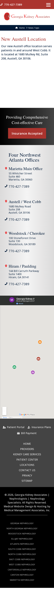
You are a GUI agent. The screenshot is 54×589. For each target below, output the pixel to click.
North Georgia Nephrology (21, 528)
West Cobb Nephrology (22, 564)
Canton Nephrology (22, 574)
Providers (27, 449)
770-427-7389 (19, 186)
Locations (27, 465)
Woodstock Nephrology (22, 533)
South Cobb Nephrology (22, 549)
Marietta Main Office (25, 168)
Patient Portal (15, 427)
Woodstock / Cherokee (27, 233)
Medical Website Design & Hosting (25, 506)
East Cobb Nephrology (22, 559)
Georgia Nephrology (21, 523)
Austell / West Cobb (25, 202)
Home (21, 27)
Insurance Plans (41, 427)
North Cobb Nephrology (22, 554)
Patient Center (27, 459)
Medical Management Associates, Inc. (27, 510)
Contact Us (27, 470)
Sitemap (27, 480)
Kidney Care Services (27, 454)
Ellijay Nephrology (22, 538)
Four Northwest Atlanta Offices (25, 157)
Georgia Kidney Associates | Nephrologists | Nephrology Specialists (28, 498)
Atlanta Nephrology (22, 544)
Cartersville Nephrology (22, 569)
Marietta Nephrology (22, 580)
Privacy (27, 475)
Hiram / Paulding (22, 266)
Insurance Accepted (27, 133)
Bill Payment (28, 433)
